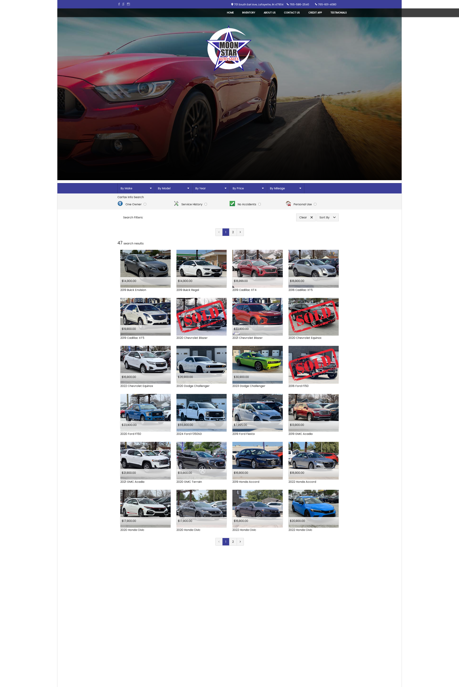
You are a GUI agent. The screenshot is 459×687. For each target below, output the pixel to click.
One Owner (133, 204)
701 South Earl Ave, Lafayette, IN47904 (258, 4)
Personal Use (303, 204)
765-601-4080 (327, 4)
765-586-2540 (299, 4)
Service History (192, 204)
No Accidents (247, 204)
